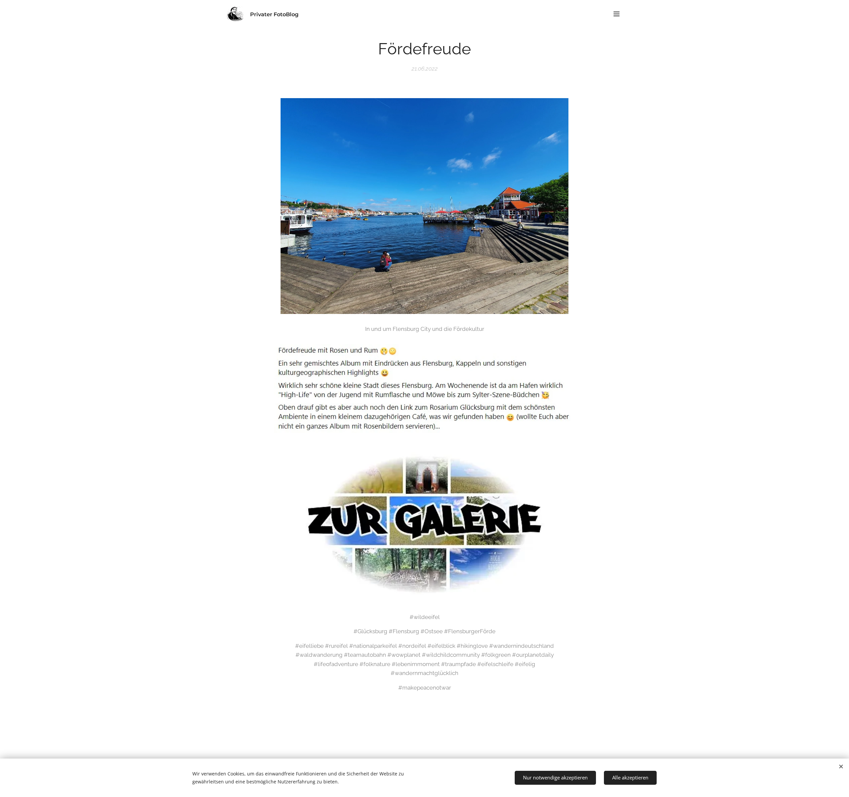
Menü (618, 13)
